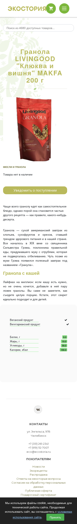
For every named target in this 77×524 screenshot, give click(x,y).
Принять (55, 517)
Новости (38, 466)
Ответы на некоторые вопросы (38, 478)
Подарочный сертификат (38, 494)
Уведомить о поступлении (35, 190)
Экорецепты (38, 470)
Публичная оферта (38, 490)
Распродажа (38, 474)
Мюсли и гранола (14, 166)
